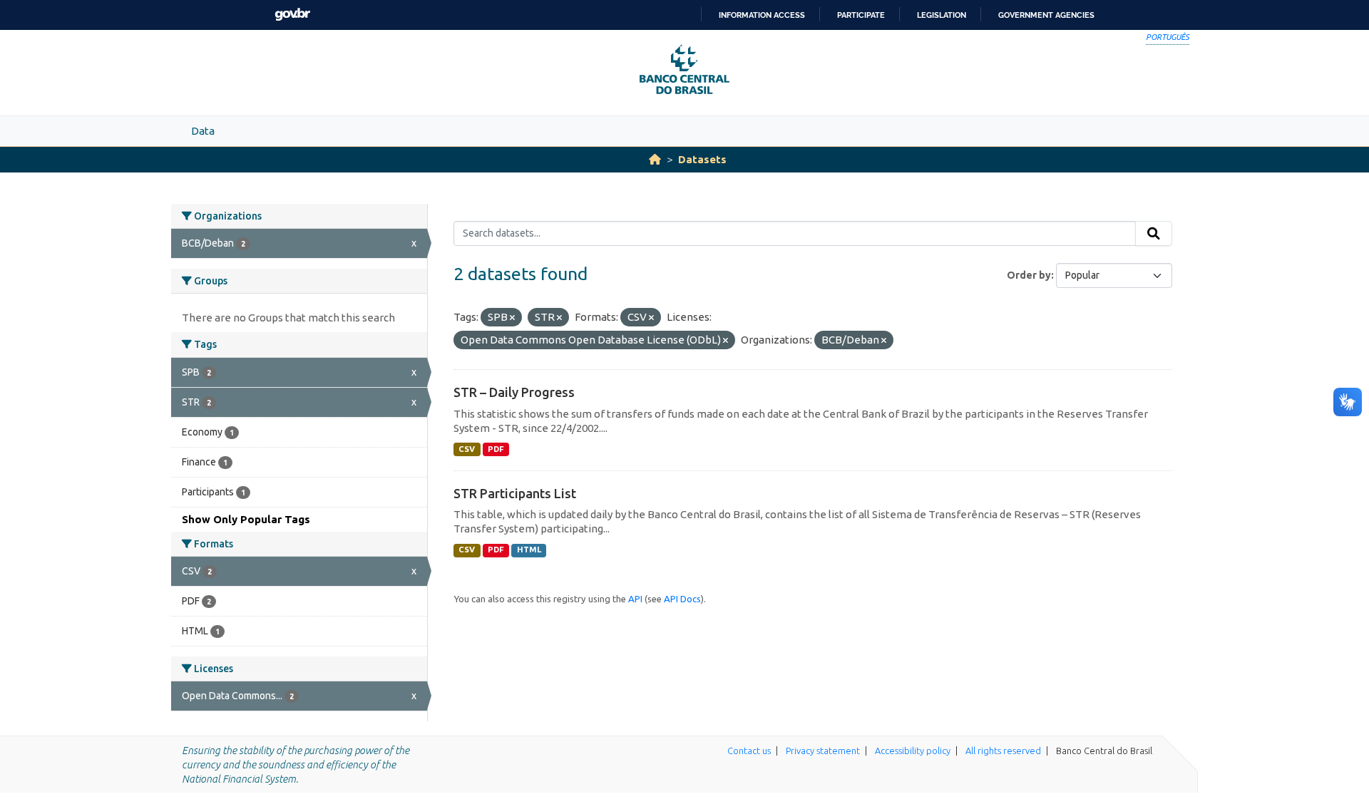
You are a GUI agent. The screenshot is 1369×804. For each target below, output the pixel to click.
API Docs (682, 599)
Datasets (702, 159)
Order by (1029, 275)
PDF (496, 449)
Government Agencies (1046, 15)
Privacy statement (823, 751)
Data (203, 131)
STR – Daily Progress (514, 392)
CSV (466, 449)
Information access (762, 15)
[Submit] (1153, 234)
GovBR (292, 14)
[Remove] (512, 318)
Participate (861, 15)
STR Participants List (514, 493)
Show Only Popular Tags (246, 519)
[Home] (655, 159)
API (635, 599)
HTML (529, 549)
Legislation (941, 15)
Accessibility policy (912, 751)
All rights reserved (1003, 751)
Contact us (749, 751)
